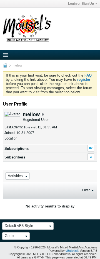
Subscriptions (16, 148)
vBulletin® (72, 250)
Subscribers (14, 157)
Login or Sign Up (81, 4)
